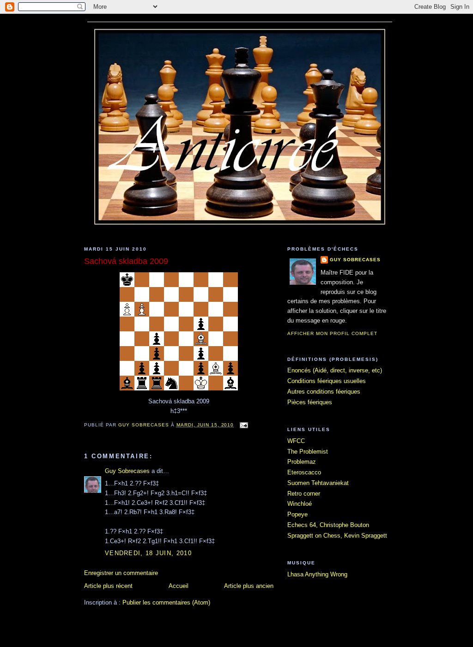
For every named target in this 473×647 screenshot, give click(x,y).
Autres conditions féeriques (323, 391)
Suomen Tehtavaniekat (318, 482)
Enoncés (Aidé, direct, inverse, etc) (334, 370)
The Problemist (307, 451)
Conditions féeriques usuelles (326, 380)
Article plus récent (108, 585)
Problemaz (301, 461)
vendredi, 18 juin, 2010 (148, 553)
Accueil (178, 585)
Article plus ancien (248, 585)
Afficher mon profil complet (332, 333)
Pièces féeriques (309, 402)
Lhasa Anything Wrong (317, 574)
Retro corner (303, 493)
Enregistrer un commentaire (121, 572)
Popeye (297, 514)
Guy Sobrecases (127, 470)
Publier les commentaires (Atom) (166, 602)
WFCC (296, 440)
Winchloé (299, 503)
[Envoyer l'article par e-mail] (244, 424)
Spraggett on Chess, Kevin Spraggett (337, 535)
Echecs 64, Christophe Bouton (328, 524)
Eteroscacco (304, 472)
